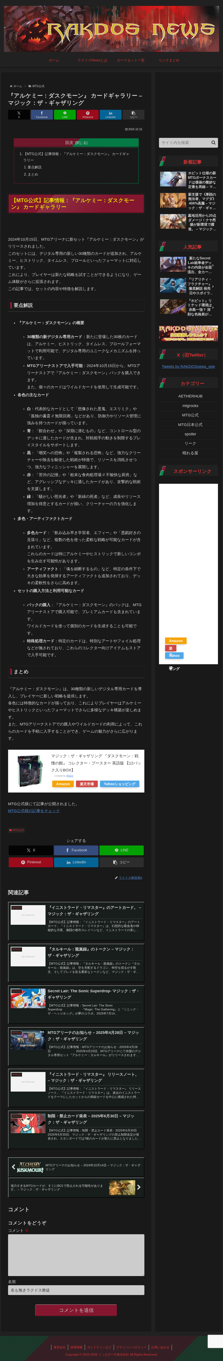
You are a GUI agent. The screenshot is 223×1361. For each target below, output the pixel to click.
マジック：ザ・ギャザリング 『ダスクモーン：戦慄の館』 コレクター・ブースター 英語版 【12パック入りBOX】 (96, 763)
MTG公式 (18, 830)
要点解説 (35, 167)
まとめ (33, 174)
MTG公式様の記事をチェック (34, 811)
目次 (69, 142)
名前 (12, 1282)
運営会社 (60, 1347)
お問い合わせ (160, 1347)
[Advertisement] (188, 103)
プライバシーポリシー (131, 1347)
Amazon (63, 784)
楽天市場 (87, 784)
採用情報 (76, 1347)
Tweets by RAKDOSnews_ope (188, 366)
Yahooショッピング (119, 784)
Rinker (69, 775)
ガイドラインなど (99, 1347)
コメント (18, 1230)
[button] (133, 115)
